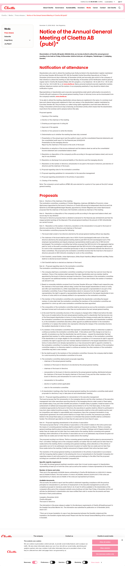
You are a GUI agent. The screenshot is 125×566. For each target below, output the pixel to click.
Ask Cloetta (112, 8)
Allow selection (105, 548)
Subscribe (7, 36)
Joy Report (7, 44)
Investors (81, 8)
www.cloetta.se (69, 84)
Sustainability (71, 8)
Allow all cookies (105, 542)
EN (119, 2)
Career (95, 8)
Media (89, 8)
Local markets (109, 1)
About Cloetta (48, 8)
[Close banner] (122, 540)
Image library (8, 40)
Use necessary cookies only (105, 554)
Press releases (20, 15)
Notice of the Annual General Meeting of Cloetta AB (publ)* (47, 15)
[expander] (30, 40)
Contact (103, 8)
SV (121, 1)
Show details (95, 562)
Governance (59, 8)
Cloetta (4, 15)
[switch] (52, 562)
